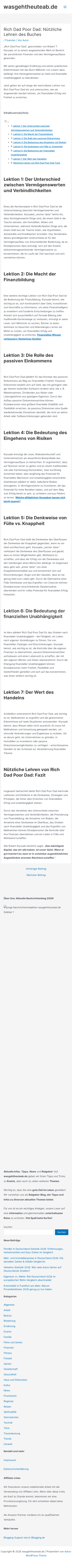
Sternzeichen (11, 1417)
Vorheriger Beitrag (36, 869)
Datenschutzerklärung (16, 1469)
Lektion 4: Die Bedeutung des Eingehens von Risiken (39, 142)
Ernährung (9, 1326)
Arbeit (7, 1310)
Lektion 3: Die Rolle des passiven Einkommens (36, 138)
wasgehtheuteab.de (30, 6)
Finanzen (10, 40)
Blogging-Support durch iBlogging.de (24, 1537)
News (7, 1390)
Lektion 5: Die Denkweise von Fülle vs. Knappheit (38, 146)
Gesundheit (10, 1374)
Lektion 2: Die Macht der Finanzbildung (33, 134)
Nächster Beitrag (36, 875)
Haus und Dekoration (15, 1379)
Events (7, 1331)
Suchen (8, 1227)
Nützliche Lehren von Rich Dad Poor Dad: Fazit (36, 163)
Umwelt (8, 1444)
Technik (8, 1422)
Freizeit (8, 1358)
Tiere (6, 1428)
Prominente (10, 1395)
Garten (7, 1363)
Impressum (10, 1460)
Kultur (7, 1385)
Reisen (7, 1406)
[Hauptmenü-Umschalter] (65, 6)
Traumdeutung (12, 1433)
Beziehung (9, 1320)
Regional (8, 1401)
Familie (8, 1337)
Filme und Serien (13, 1342)
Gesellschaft (11, 1369)
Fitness (8, 1353)
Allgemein (9, 1304)
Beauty (8, 1315)
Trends (7, 1438)
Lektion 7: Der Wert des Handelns (30, 159)
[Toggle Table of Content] (6, 122)
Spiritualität (10, 1411)
